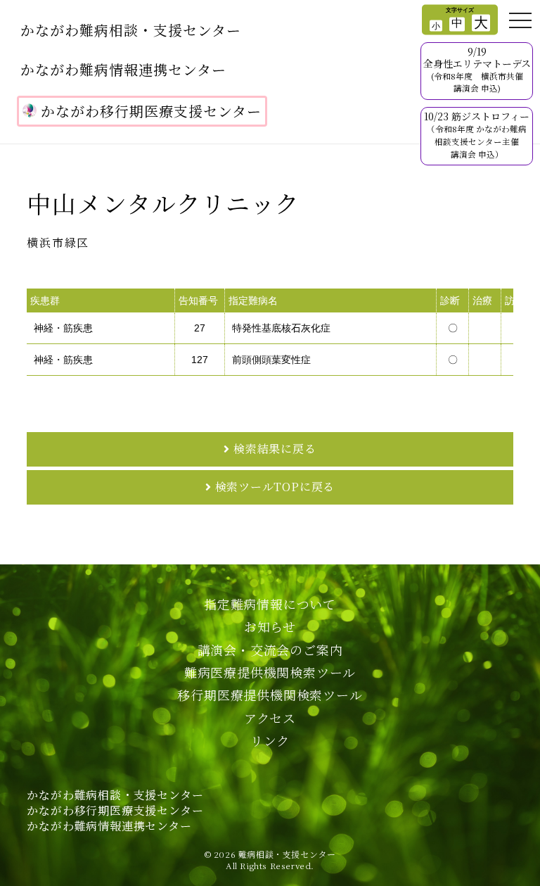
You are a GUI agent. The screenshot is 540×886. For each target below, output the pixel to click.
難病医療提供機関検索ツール (270, 672)
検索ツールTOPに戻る (275, 487)
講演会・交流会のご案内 (270, 649)
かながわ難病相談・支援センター (130, 30)
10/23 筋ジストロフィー (476, 134)
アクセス (270, 718)
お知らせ (270, 626)
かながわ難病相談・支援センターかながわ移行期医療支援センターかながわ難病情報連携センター (115, 811)
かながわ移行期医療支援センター (151, 111)
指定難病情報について (270, 604)
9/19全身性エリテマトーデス (477, 69)
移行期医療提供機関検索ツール (269, 694)
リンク (270, 740)
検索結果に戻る (274, 449)
